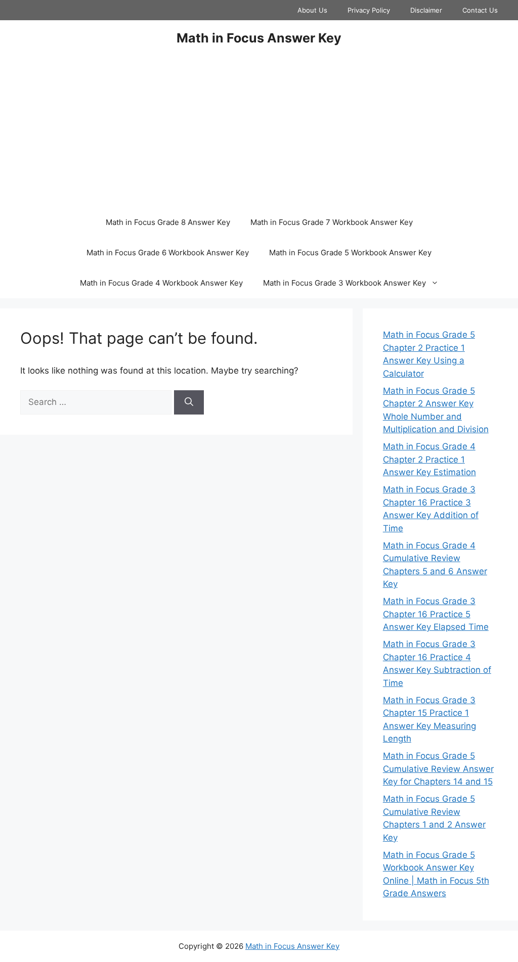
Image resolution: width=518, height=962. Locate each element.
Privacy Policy (369, 10)
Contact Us (480, 10)
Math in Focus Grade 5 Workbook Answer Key (350, 252)
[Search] (189, 402)
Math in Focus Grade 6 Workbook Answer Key (168, 252)
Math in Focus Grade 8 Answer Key (168, 222)
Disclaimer (426, 10)
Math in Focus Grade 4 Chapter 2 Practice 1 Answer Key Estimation (429, 459)
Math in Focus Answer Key (259, 37)
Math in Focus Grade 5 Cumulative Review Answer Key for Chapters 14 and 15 (438, 769)
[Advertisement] (259, 131)
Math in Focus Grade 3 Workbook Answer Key (344, 283)
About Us (312, 10)
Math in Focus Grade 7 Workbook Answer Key (331, 222)
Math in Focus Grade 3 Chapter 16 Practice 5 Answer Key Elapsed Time (436, 614)
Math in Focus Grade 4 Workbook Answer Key (161, 283)
